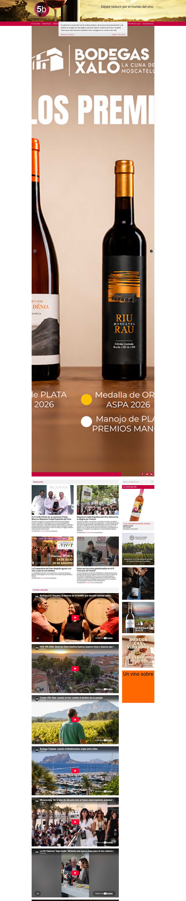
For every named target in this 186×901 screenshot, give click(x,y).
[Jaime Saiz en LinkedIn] (151, 474)
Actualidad (35, 23)
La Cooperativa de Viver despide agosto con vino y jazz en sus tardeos (51, 569)
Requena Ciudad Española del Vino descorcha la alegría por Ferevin (97, 518)
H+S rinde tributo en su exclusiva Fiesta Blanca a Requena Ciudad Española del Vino (51, 518)
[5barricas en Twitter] (147, 474)
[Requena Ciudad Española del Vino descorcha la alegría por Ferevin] (98, 500)
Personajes (57, 23)
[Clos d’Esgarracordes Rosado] (138, 505)
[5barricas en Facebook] (142, 474)
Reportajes (46, 23)
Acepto (114, 34)
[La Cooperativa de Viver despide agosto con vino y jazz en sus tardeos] (53, 551)
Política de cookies (67, 34)
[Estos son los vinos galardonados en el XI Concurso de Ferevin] (98, 551)
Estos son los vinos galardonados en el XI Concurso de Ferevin (95, 569)
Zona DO (43, 578)
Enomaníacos (148, 23)
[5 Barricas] (41, 10)
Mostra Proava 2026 (132, 23)
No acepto (121, 34)
